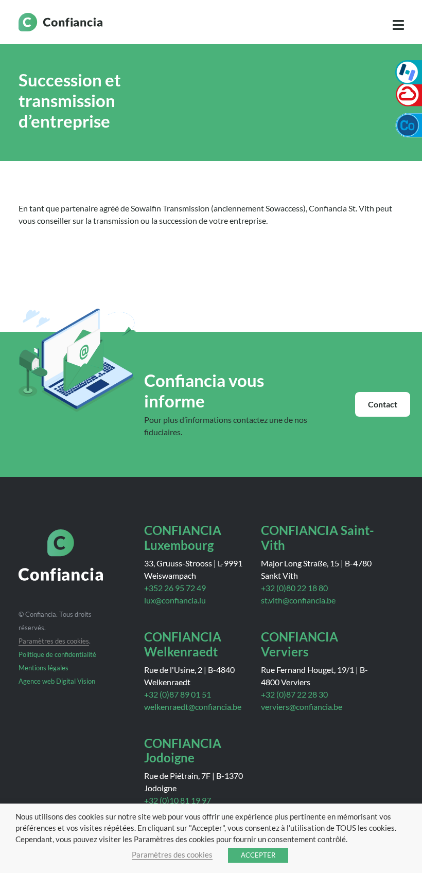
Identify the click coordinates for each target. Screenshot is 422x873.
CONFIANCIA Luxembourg (182, 538)
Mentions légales (43, 668)
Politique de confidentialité (57, 654)
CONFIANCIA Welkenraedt (182, 644)
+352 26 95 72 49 (175, 588)
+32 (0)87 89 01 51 (177, 694)
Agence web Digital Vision (57, 681)
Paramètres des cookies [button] (54, 641)
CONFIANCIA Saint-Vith (317, 538)
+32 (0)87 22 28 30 (294, 694)
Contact (382, 404)
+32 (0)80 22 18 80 (294, 588)
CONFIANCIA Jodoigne (182, 750)
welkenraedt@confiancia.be (192, 706)
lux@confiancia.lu (175, 600)
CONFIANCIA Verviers (299, 644)
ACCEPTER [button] (258, 855)
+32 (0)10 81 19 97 (177, 800)
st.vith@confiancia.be (298, 600)
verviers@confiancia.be (301, 706)
